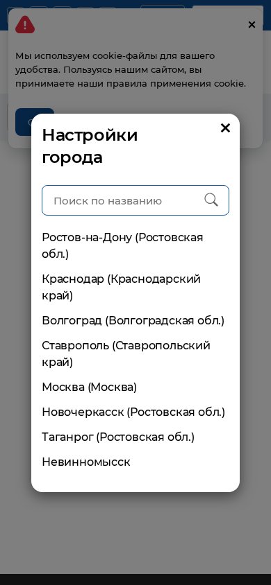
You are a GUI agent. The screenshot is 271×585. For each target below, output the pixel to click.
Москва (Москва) (89, 387)
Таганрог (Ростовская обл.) (118, 437)
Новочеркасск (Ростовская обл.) (133, 412)
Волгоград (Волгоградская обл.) (133, 320)
